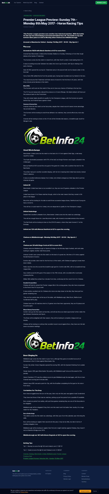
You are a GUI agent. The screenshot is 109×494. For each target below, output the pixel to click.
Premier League (61, 454)
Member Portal (85, 476)
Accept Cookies (85, 491)
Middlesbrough (51, 454)
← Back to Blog (27, 10)
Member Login (67, 479)
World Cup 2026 (27, 2)
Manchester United (40, 454)
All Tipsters (48, 473)
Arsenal (25, 454)
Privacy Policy (67, 476)
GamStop (84, 481)
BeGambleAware (86, 479)
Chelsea (31, 454)
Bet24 (6, 3)
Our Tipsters (17, 2)
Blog (35, 2)
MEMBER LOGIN (101, 2)
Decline (95, 491)
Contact (41, 2)
